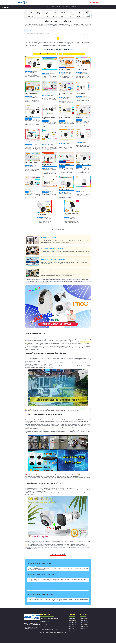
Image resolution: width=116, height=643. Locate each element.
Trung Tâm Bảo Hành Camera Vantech (39, 563)
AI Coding (75, 53)
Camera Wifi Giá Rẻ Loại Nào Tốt (80, 281)
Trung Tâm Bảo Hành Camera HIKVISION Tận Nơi (42, 586)
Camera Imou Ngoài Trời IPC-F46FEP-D (83, 117)
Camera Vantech (72, 624)
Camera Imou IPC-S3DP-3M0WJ (65, 69)
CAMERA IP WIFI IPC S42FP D (81, 140)
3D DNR (83, 53)
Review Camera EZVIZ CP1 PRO (50, 237)
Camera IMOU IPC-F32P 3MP (64, 189)
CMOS (60, 53)
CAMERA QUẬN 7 (6, 7)
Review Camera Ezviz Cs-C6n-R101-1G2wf (53, 259)
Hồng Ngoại (49, 53)
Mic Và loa (36, 53)
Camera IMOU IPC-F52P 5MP (42, 214)
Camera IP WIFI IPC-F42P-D (80, 93)
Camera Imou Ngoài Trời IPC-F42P (82, 164)
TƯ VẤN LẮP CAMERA (50, 6)
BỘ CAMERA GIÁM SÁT (60, 6)
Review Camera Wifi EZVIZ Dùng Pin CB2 (41, 283)
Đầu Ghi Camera (72, 630)
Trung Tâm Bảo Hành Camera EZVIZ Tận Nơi (41, 574)
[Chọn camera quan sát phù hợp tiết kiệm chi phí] (90, 15)
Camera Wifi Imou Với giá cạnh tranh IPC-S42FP (55, 279)
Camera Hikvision (72, 622)
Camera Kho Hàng (84, 628)
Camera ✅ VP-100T (85, 279)
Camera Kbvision (72, 620)
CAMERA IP (74, 6)
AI (57, 53)
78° (44, 53)
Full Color (54, 53)
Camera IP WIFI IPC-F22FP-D (30, 68)
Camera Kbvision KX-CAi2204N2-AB (73, 279)
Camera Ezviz (71, 628)
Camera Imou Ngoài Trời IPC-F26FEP (32, 162)
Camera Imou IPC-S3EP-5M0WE (81, 69)
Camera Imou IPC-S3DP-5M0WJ (65, 164)
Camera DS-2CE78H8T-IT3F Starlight (38, 279)
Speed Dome (70, 53)
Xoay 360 (64, 53)
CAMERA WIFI (67, 6)
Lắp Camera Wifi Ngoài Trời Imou (58, 21)
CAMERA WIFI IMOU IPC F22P (64, 140)
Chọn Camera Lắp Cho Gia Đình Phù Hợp (53, 271)
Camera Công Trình (84, 624)
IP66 (79, 53)
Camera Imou (71, 626)
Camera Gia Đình (83, 618)
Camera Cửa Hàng (84, 622)
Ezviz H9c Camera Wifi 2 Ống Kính (41, 281)
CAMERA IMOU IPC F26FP (29, 116)
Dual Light (41, 53)
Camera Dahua (72, 618)
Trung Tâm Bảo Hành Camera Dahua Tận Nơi (41, 594)
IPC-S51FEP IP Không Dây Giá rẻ (48, 71)
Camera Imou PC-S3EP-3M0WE (31, 93)
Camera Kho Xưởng (84, 626)
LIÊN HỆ (78, 6)
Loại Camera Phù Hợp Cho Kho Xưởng (52, 248)
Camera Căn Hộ (83, 620)
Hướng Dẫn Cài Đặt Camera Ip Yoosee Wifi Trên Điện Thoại (61, 281)
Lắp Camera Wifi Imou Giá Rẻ (30, 56)
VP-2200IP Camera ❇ (30, 281)
